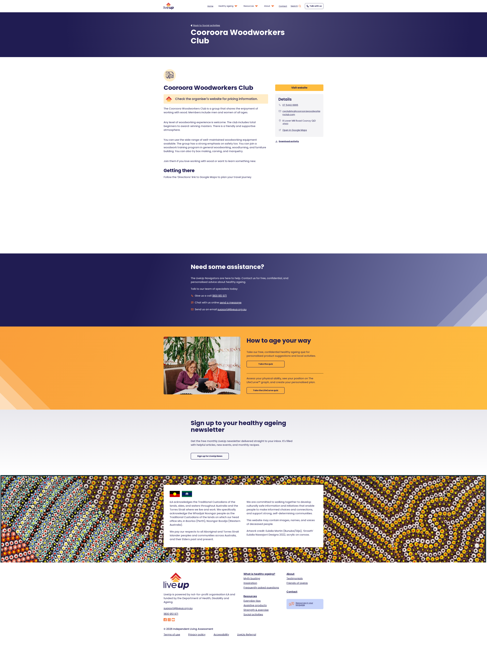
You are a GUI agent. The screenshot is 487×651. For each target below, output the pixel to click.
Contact (283, 6)
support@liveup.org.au (232, 309)
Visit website (299, 87)
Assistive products (255, 605)
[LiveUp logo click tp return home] (169, 6)
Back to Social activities (206, 25)
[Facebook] (165, 620)
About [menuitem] (267, 6)
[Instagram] (169, 620)
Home (210, 6)
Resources (250, 596)
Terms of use (172, 634)
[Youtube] (173, 620)
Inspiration (250, 583)
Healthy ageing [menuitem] (225, 6)
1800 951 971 (219, 295)
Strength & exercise (256, 610)
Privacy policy (196, 634)
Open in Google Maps (294, 130)
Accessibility (221, 634)
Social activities (253, 614)
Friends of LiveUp (297, 583)
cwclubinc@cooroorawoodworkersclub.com (301, 113)
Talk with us (316, 6)
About (290, 574)
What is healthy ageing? (259, 574)
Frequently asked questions (261, 587)
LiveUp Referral (246, 634)
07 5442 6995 (290, 105)
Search (294, 6)
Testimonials (294, 578)
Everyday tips (252, 600)
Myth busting (252, 578)
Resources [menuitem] (249, 6)
